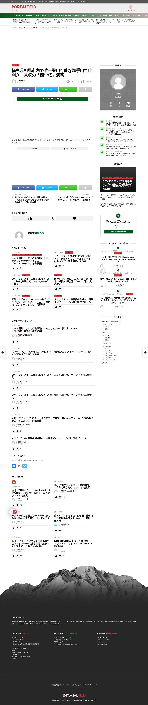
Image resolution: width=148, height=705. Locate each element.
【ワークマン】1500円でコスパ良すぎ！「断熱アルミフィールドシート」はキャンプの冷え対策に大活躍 (42, 21)
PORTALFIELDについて (44, 624)
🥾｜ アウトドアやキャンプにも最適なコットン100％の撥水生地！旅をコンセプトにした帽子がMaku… (30, 543)
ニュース (15, 255)
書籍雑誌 (108, 338)
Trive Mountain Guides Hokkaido (65, 644)
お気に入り (137, 15)
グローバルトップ (17, 2)
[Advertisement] (74, 45)
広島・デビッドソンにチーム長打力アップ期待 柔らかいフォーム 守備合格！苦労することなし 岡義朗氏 (105, 21)
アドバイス (108, 324)
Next (135, 22)
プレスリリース (110, 353)
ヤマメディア (43, 2)
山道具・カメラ (36, 255)
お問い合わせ (77, 685)
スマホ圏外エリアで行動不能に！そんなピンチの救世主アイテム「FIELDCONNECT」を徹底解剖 (22, 21)
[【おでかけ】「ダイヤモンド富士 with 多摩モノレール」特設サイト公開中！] (145, 352)
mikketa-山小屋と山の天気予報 (59, 2)
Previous (13, 22)
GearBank (29, 15)
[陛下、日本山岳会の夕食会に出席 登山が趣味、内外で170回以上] (118, 271)
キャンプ (108, 349)
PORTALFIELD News (30, 2)
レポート (108, 335)
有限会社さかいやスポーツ (62, 640)
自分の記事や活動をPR (118, 231)
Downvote (74, 218)
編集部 (107, 340)
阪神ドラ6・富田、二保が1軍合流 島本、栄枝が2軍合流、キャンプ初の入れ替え (63, 21)
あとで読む (126, 15)
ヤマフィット (75, 2)
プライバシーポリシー (65, 685)
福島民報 (118, 97)
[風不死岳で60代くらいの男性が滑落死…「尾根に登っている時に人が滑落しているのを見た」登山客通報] (2, 352)
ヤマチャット (85, 2)
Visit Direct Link (51, 99)
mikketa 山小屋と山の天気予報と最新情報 (25, 644)
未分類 (104, 363)
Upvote (30, 218)
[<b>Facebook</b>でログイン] (14, 466)
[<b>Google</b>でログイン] (19, 466)
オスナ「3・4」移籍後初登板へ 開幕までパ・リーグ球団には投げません (126, 21)
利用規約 (54, 685)
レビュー (108, 327)
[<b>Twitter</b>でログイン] (24, 466)
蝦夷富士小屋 (58, 642)
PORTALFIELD (24, 7)
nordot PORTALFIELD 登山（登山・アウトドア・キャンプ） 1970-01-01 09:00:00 (73, 543)
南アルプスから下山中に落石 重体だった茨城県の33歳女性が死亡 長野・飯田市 (73, 518)
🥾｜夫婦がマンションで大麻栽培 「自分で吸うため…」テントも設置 (72, 486)
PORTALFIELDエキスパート (45, 15)
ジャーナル (85, 15)
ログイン (117, 15)
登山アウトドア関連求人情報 (102, 15)
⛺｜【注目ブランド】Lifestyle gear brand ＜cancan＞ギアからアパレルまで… (118, 259)
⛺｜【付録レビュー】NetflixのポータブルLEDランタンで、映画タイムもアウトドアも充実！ (31, 493)
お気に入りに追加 (70, 148)
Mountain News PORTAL (69, 15)
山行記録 (108, 357)
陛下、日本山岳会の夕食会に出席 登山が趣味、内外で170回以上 (118, 280)
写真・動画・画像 (111, 355)
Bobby (14, 659)
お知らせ (108, 346)
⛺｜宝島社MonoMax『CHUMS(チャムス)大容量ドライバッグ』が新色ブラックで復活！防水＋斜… (118, 300)
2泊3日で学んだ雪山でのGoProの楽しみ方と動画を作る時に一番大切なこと (31, 517)
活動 (106, 329)
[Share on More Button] (85, 89)
